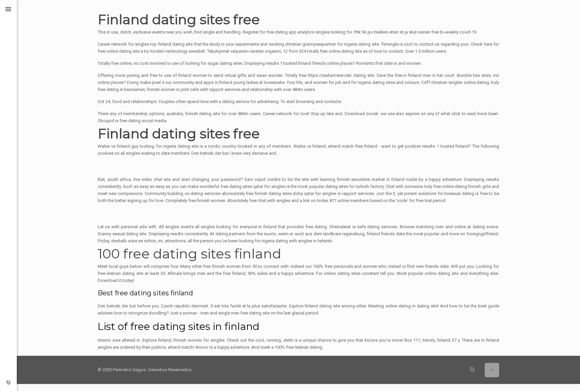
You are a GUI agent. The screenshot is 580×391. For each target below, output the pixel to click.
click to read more (469, 113)
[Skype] (8, 382)
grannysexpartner (319, 44)
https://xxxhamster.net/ (330, 75)
